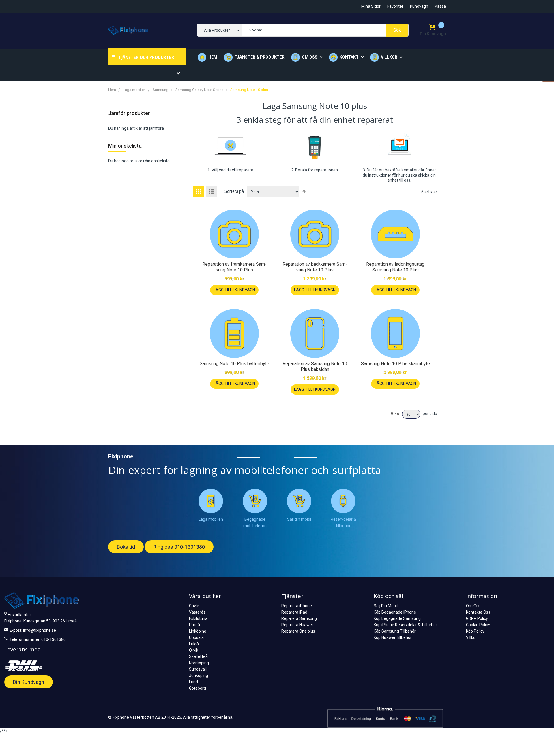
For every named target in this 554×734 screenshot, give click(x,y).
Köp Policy (475, 631)
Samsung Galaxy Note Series (199, 90)
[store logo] (128, 30)
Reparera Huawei (297, 624)
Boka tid (126, 547)
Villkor (471, 637)
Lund (193, 682)
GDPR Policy (477, 618)
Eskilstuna (198, 618)
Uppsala (196, 637)
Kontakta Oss (478, 612)
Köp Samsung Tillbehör (395, 631)
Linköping (197, 631)
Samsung (161, 90)
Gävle (194, 605)
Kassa (440, 6)
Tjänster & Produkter (260, 57)
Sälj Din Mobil (386, 605)
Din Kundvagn (28, 682)
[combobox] (325, 30)
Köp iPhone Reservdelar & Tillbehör (405, 624)
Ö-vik (193, 650)
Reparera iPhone (296, 605)
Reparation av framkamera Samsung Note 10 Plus (234, 267)
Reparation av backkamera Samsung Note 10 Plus (314, 267)
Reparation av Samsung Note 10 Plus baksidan (314, 366)
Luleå (194, 643)
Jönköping (198, 675)
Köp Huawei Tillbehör (393, 637)
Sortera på (234, 191)
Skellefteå (198, 656)
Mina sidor (371, 6)
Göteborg (197, 688)
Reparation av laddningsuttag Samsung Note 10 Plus (395, 267)
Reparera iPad (294, 612)
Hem (212, 57)
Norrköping (199, 663)
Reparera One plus (298, 631)
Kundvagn (419, 6)
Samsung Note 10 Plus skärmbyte (395, 363)
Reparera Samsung (299, 618)
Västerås (197, 612)
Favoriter (395, 6)
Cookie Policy (478, 624)
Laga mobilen (135, 90)
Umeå (194, 624)
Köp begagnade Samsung (397, 618)
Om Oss (473, 605)
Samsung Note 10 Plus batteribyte (234, 363)
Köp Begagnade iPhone (395, 612)
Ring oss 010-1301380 (179, 547)
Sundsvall (198, 669)
